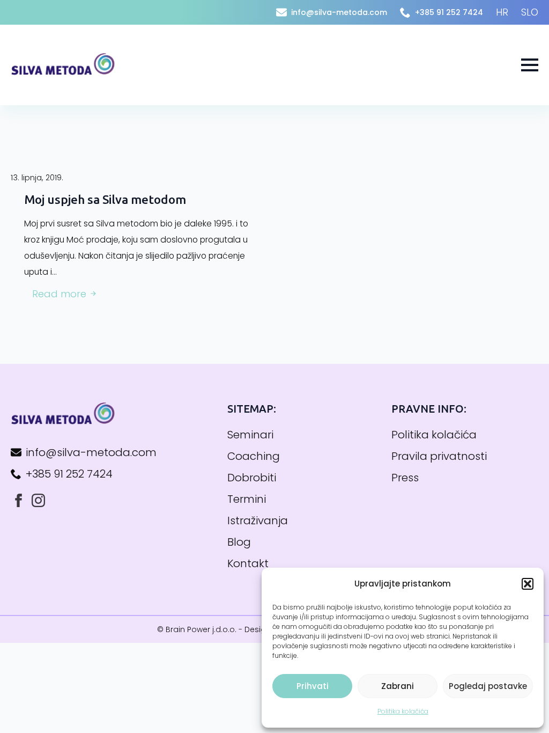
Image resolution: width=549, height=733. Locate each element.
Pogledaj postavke (488, 686)
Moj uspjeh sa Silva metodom (105, 199)
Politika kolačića (402, 711)
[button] (527, 583)
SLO (529, 12)
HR (502, 12)
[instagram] (38, 500)
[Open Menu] (529, 65)
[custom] (18, 500)
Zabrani (397, 686)
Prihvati (312, 686)
